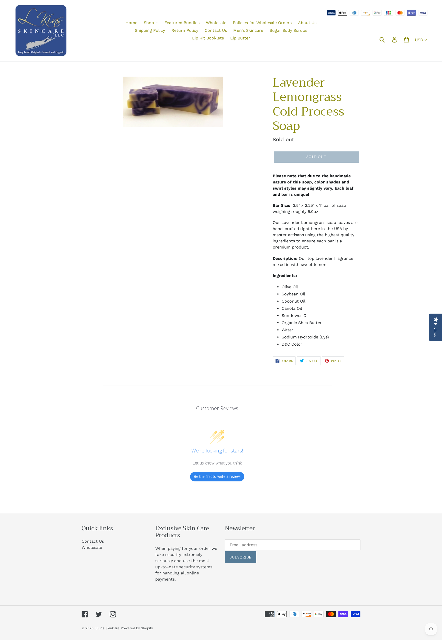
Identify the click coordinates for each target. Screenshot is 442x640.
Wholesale (92, 547)
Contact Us (93, 541)
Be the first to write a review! (217, 476)
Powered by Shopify (137, 628)
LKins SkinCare (107, 628)
